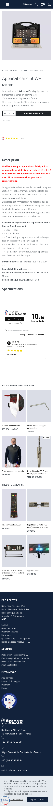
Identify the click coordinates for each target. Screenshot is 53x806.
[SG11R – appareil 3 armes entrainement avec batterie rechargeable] (14, 551)
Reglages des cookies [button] (13, 799)
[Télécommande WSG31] (14, 505)
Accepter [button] (32, 799)
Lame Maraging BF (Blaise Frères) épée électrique (37, 472)
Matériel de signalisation (32, 71)
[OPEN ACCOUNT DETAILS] (49, 4)
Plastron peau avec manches (13, 471)
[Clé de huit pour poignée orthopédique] (39, 406)
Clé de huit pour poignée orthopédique (36, 426)
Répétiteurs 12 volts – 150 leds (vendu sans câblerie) (37, 526)
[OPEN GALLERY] (26, 35)
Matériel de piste (9, 71)
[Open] (7, 4)
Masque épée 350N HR (11, 425)
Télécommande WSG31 (11, 525)
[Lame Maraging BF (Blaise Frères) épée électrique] (39, 451)
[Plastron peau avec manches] (14, 451)
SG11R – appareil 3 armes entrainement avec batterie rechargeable (13, 572)
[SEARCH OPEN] (36, 4)
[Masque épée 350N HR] (14, 406)
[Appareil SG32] (39, 551)
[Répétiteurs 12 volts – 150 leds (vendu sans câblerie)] (39, 505)
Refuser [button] (43, 799)
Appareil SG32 (33, 570)
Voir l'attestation (14, 319)
